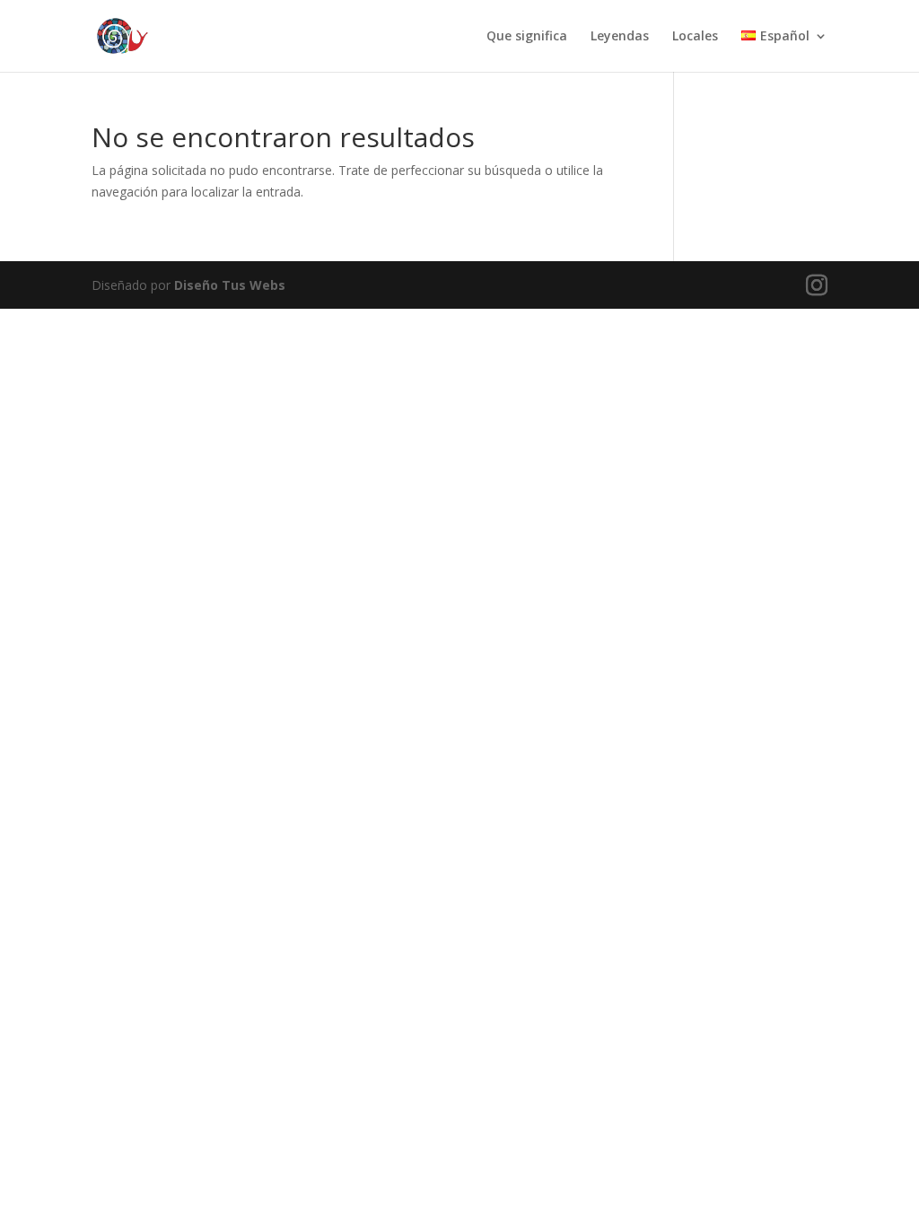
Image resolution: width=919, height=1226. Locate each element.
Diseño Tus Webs (229, 284)
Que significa (526, 37)
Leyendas (620, 37)
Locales (695, 37)
